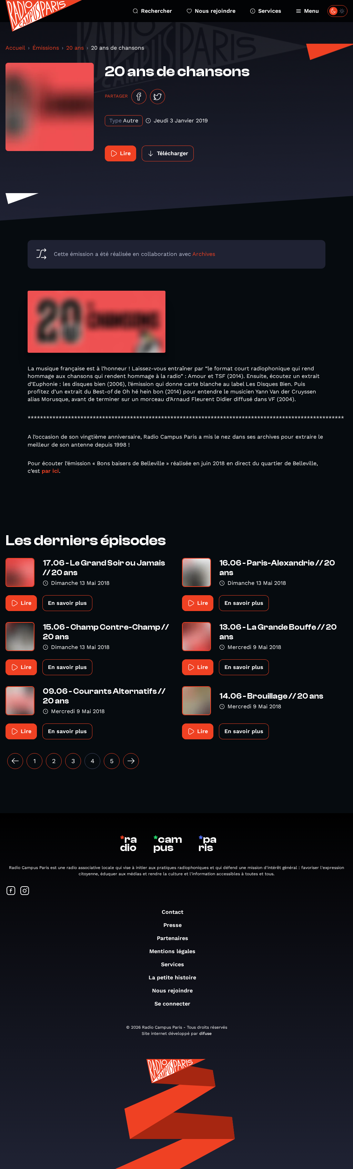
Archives (203, 254)
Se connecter (172, 1003)
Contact (172, 912)
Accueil (15, 47)
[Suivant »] (131, 761)
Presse (172, 925)
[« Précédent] (15, 761)
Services (269, 11)
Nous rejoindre (215, 11)
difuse (205, 1033)
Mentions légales (172, 951)
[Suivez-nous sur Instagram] (24, 891)
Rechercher (156, 11)
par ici (50, 471)
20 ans (75, 47)
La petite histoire (172, 977)
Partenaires (172, 938)
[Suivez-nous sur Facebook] (11, 891)
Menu (311, 11)
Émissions (45, 47)
